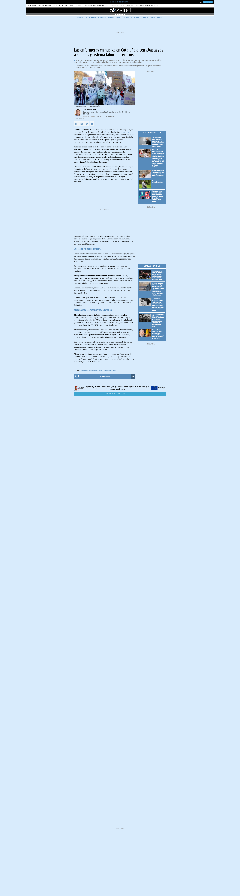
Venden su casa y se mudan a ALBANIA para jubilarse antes (125, 5)
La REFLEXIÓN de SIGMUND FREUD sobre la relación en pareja (151, 5)
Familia (152, 17)
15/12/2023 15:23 (88, 116)
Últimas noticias (82, 17)
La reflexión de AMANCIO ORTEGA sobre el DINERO (50, 5)
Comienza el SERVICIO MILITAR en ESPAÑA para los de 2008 (100, 5)
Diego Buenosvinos (89, 110)
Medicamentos (102, 17)
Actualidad (92, 17)
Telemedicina (145, 17)
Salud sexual (135, 17)
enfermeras (125, 132)
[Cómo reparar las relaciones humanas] (145, 184)
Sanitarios (112, 371)
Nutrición (126, 17)
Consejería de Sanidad (95, 371)
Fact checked (80, 119)
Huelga (106, 371)
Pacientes (111, 17)
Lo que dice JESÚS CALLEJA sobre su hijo (72, 5)
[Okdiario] (120, 10)
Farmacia (119, 17)
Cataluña (84, 371)
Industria (160, 17)
